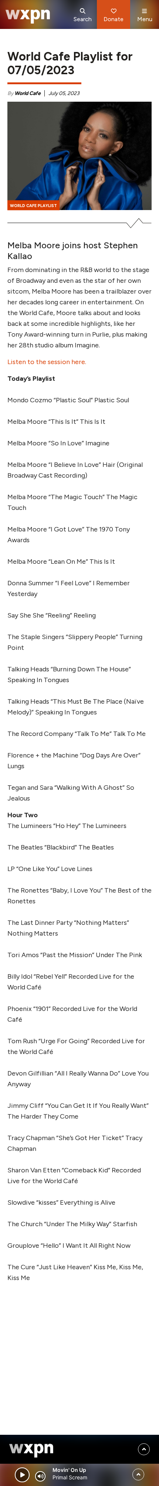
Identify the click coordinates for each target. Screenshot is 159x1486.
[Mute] (40, 1476)
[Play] (22, 1474)
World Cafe (27, 93)
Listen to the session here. (46, 362)
